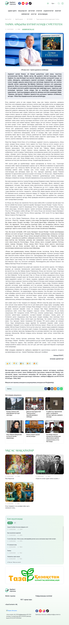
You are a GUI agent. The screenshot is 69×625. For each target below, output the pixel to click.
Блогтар (34, 14)
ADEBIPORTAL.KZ (28, 29)
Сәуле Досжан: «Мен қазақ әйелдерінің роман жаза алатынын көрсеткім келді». (31, 539)
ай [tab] (15, 523)
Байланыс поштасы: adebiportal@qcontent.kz (48, 614)
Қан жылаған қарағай (14, 533)
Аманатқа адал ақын (13, 556)
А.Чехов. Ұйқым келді (14, 562)
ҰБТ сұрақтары (26, 599)
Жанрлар (58, 11)
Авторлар (31, 11)
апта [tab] (10, 523)
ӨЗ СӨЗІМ (29, 19)
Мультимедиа (43, 14)
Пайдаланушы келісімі (44, 596)
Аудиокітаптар (49, 11)
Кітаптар (39, 11)
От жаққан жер (12, 545)
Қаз (53, 3)
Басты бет (8, 19)
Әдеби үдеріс (12, 11)
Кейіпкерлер (25, 14)
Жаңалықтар (22, 11)
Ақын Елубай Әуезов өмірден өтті (17, 527)
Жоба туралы (10, 596)
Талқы (9, 550)
